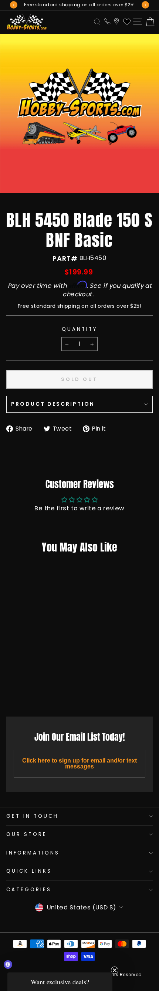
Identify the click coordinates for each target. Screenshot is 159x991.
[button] (59, 981)
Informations (33, 852)
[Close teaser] (114, 970)
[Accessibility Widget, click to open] (8, 964)
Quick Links (29, 871)
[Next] (145, 5)
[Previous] (13, 5)
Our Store (26, 834)
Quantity (79, 329)
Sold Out (33, 694)
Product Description (53, 404)
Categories (28, 889)
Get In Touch (32, 816)
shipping (68, 306)
